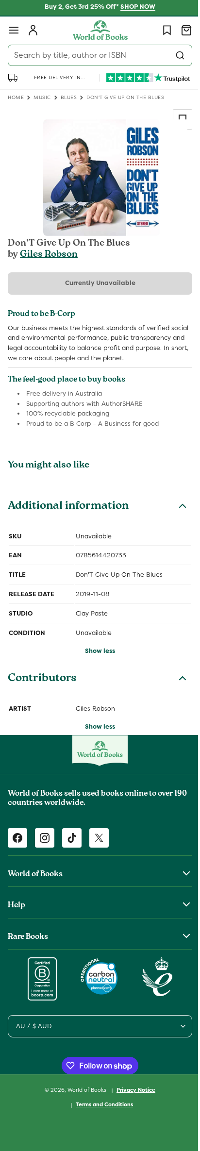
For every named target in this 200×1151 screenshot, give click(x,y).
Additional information (68, 516)
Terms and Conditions (101, 1115)
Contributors (42, 689)
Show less (97, 661)
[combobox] (96, 55)
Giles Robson (49, 255)
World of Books (84, 1099)
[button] (13, 30)
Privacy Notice (132, 1100)
